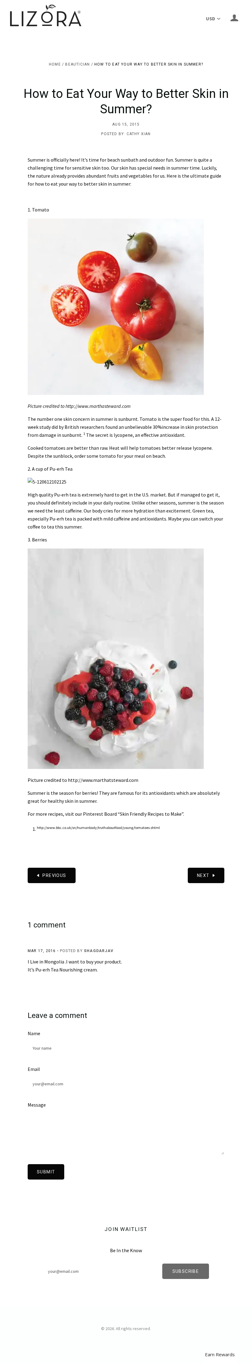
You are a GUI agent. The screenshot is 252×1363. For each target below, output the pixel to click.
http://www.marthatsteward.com (103, 780)
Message (37, 1105)
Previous (54, 875)
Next (203, 875)
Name (34, 1033)
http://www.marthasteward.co (96, 406)
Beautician (77, 64)
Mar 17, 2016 (42, 951)
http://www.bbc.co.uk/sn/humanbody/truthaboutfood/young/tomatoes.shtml (98, 827)
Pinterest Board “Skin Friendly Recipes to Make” (133, 814)
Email (34, 1069)
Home (55, 64)
